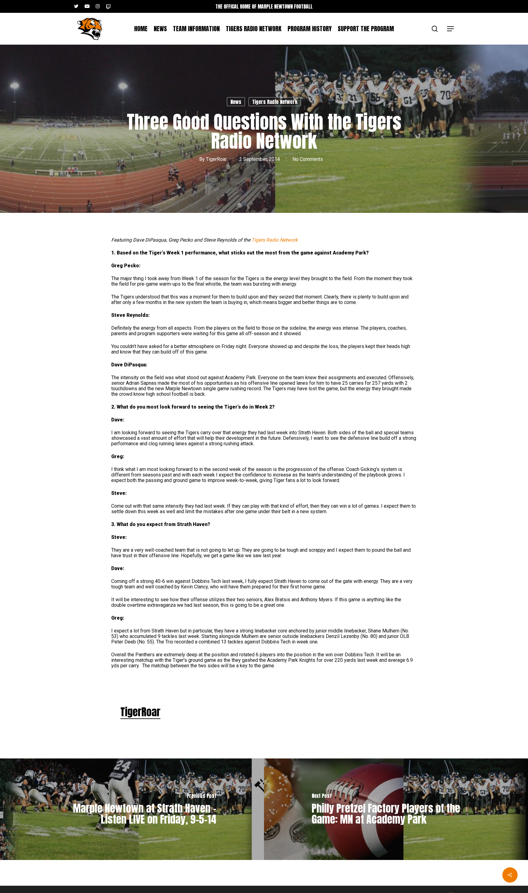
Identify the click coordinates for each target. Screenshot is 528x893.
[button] (450, 29)
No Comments (307, 159)
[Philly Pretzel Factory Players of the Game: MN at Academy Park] (396, 809)
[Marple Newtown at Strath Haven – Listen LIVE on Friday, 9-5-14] (132, 809)
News (235, 102)
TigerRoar (216, 159)
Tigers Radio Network (274, 102)
